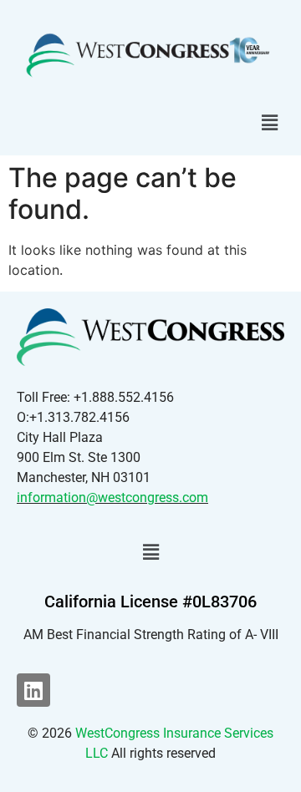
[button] (270, 123)
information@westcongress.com (112, 497)
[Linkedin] (33, 690)
